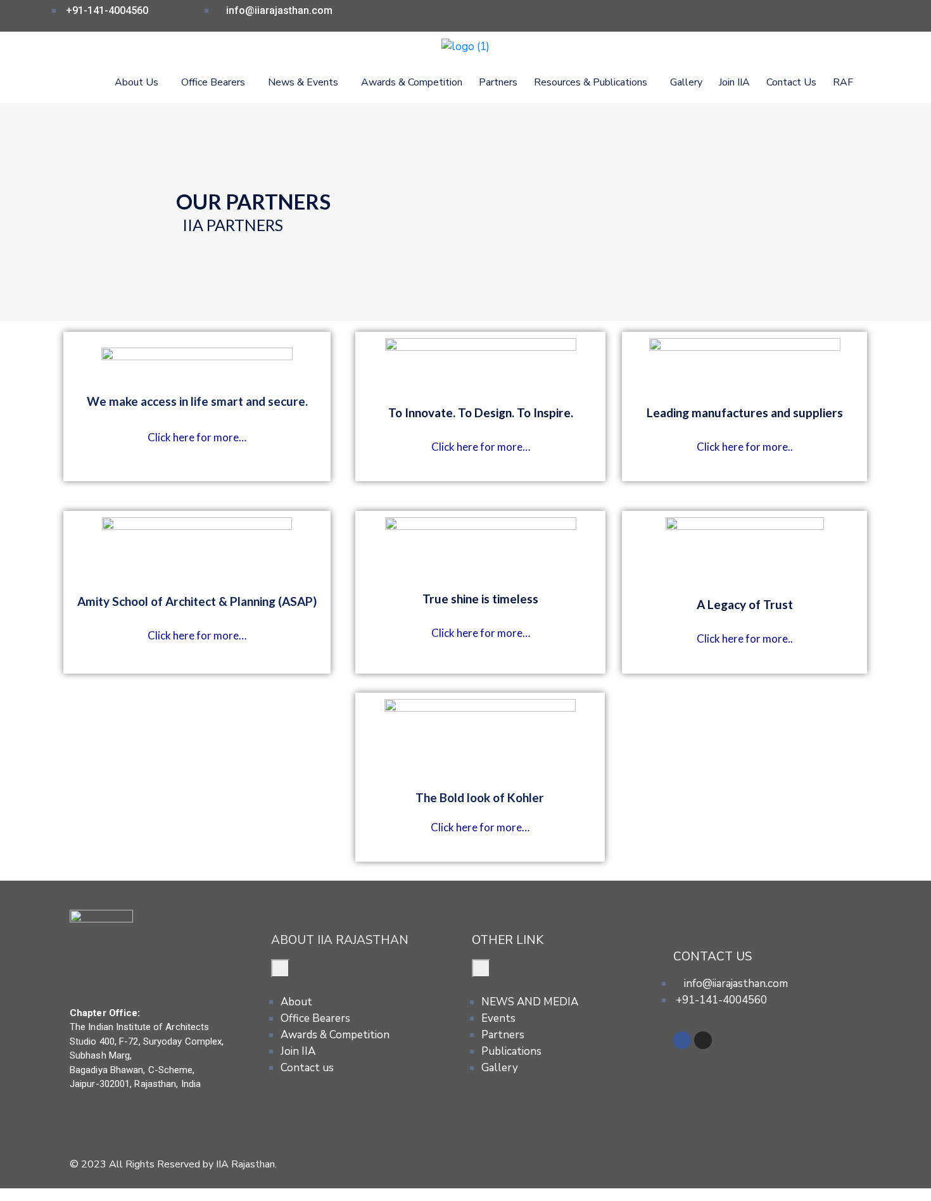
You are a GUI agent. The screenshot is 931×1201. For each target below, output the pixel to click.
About (296, 1002)
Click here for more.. (745, 446)
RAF (843, 82)
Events (498, 1018)
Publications (511, 1051)
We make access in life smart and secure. (197, 401)
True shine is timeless (480, 598)
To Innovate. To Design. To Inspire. (480, 412)
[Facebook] (682, 1040)
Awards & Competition (411, 82)
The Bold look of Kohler (479, 797)
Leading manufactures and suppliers (745, 412)
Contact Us (791, 82)
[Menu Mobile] (280, 968)
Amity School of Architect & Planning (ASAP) (197, 601)
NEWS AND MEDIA (529, 1002)
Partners (498, 82)
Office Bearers (315, 1018)
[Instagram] (703, 1040)
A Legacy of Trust (745, 604)
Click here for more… (197, 437)
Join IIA (734, 82)
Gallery (686, 82)
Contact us (307, 1067)
